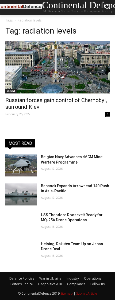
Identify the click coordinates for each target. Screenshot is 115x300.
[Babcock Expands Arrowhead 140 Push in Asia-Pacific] (21, 194)
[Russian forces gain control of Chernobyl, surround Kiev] (57, 67)
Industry (73, 278)
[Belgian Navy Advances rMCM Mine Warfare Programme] (21, 165)
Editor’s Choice (21, 284)
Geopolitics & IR (50, 284)
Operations (92, 278)
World (11, 91)
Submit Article (86, 293)
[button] (107, 7)
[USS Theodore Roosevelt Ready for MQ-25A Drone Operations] (21, 223)
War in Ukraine (50, 278)
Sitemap (66, 293)
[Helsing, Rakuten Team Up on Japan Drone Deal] (21, 252)
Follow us (97, 284)
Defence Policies (21, 278)
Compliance (76, 284)
